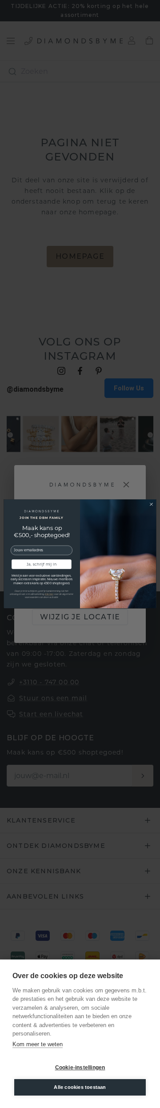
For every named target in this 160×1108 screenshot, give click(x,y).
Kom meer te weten (37, 1044)
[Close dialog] (151, 504)
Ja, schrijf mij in (41, 564)
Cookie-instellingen (80, 1067)
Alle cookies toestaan (80, 1087)
